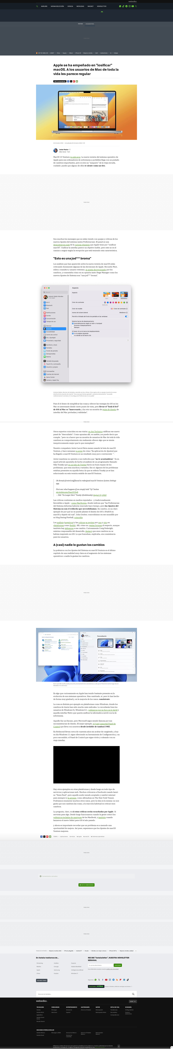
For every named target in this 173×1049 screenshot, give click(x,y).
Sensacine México (71, 1032)
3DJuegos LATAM (56, 1032)
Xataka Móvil (40, 1012)
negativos (69, 522)
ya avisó (79, 451)
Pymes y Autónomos (128, 1013)
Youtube (133, 6)
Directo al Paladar (86, 1010)
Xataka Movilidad (76, 966)
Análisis (56, 963)
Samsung (57, 970)
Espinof (68, 1012)
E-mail (77, 81)
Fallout (71, 53)
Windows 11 (74, 973)
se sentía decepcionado (96, 269)
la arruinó (72, 798)
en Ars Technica (95, 431)
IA (110, 53)
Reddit (73, 525)
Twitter (136, 6)
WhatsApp (120, 6)
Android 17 (79, 951)
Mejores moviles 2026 (55, 951)
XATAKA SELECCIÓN (57, 6)
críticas (81, 522)
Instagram (129, 6)
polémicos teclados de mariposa (67, 817)
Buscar (133, 994)
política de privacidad (112, 969)
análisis (60, 522)
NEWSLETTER (101, 6)
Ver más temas (41, 980)
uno (100, 522)
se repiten (90, 522)
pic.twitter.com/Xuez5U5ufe (67, 492)
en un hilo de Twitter (77, 464)
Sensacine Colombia (69, 1035)
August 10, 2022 (100, 495)
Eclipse (116, 53)
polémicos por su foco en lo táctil (102, 710)
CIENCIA (70, 6)
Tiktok (123, 6)
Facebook (68, 81)
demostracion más (61, 244)
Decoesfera (113, 1012)
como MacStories (78, 503)
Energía (56, 966)
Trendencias (113, 1010)
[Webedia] (132, 1)
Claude (87, 951)
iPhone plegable (69, 951)
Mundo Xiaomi (41, 1021)
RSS (117, 979)
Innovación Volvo (90, 23)
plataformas (58, 525)
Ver (87, 885)
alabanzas (69, 528)
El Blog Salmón (129, 1010)
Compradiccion (114, 1015)
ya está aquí (75, 157)
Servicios (72, 836)
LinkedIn (124, 979)
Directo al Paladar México (86, 1033)
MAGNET (91, 6)
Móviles (39, 966)
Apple (80, 836)
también (102, 817)
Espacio (73, 963)
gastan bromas (95, 525)
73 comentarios (60, 81)
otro (105, 522)
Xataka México (41, 1032)
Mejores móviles (88, 53)
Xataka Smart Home (40, 1018)
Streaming (40, 963)
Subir (131, 1001)
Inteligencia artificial (77, 970)
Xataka (39, 1010)
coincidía (78, 517)
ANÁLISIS (44, 6)
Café (96, 53)
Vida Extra (54, 1012)
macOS (87, 836)
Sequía (64, 53)
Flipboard (74, 81)
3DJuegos (54, 1010)
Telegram (126, 6)
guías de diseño (109, 409)
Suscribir (118, 965)
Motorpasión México (99, 1033)
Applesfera (40, 1015)
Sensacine (69, 1010)
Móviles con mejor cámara (99, 951)
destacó (88, 531)
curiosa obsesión (82, 244)
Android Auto (104, 53)
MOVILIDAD (80, 6)
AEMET (52, 53)
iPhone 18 (78, 53)
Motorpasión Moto (101, 1012)
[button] (65, 149)
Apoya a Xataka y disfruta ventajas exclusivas (118, 986)
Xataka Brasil (40, 1035)
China (58, 53)
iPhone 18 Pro (113, 951)
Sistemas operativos (98, 836)
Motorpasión (99, 1010)
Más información (100, 1047)
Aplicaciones (64, 836)
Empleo (56, 973)
